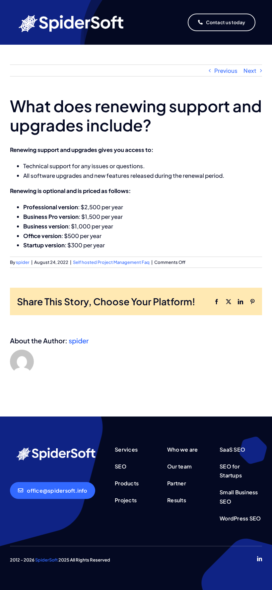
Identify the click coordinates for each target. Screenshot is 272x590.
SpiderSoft (46, 560)
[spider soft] (57, 445)
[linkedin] (259, 558)
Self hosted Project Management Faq (111, 262)
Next (249, 70)
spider (23, 262)
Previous (226, 70)
